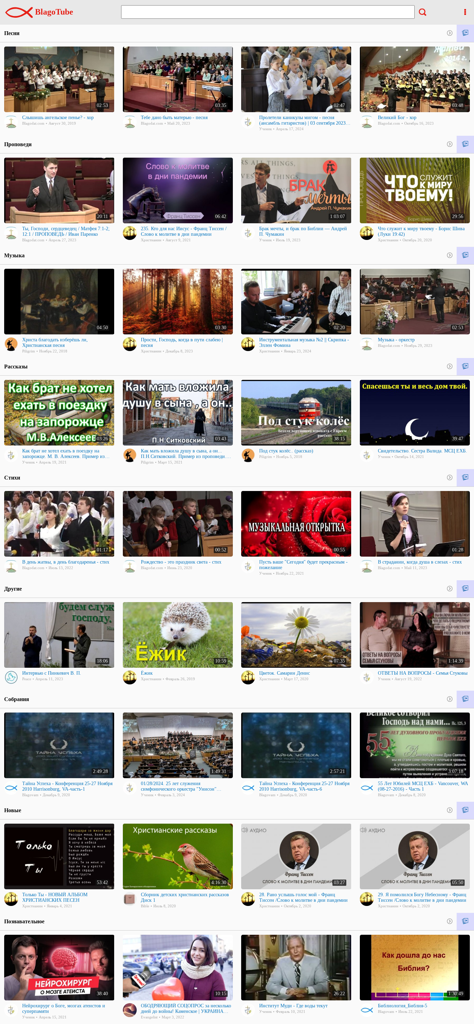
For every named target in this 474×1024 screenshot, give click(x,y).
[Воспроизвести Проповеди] (465, 144)
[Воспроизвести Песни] (465, 33)
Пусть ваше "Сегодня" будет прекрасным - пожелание (303, 564)
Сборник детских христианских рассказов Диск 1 (185, 897)
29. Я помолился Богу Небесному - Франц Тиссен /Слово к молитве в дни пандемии (422, 897)
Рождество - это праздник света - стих (181, 562)
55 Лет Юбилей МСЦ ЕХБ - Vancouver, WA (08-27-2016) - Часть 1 (423, 786)
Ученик (265, 129)
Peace (26, 679)
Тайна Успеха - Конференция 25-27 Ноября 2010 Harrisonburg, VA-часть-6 (304, 786)
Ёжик (147, 673)
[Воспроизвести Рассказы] (465, 367)
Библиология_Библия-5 (402, 1005)
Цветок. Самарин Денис (284, 673)
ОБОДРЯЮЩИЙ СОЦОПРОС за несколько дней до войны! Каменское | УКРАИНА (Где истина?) (186, 1008)
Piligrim (28, 351)
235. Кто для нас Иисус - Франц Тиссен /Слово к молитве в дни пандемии (184, 231)
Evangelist (149, 1017)
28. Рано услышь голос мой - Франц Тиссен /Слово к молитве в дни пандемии (303, 897)
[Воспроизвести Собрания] (465, 699)
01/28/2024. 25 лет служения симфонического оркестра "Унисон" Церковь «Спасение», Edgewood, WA (179, 786)
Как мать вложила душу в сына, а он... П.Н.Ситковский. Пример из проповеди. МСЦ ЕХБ (183, 453)
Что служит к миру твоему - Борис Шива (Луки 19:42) (421, 231)
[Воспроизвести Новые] (465, 810)
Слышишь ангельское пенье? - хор (58, 117)
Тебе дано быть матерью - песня (174, 117)
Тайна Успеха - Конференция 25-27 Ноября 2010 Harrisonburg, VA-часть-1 (67, 786)
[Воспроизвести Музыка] (465, 256)
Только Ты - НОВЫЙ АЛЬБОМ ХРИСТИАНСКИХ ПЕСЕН (54, 897)
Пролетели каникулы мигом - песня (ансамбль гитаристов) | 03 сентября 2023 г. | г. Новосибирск (304, 120)
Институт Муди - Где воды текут (293, 1005)
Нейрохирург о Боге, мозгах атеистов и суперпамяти (63, 1008)
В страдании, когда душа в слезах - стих (420, 562)
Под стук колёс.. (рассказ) (286, 450)
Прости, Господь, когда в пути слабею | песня (182, 342)
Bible (145, 906)
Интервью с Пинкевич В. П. (51, 673)
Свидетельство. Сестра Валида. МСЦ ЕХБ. (422, 450)
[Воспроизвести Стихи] (465, 478)
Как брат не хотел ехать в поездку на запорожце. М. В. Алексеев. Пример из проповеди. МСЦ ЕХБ (63, 453)
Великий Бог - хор (397, 117)
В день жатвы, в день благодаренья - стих (65, 562)
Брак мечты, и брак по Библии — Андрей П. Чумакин (303, 231)
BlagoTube (53, 11)
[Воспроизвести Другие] (465, 589)
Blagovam (30, 795)
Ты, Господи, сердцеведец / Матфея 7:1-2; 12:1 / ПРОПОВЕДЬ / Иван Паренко (66, 231)
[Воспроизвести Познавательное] (465, 922)
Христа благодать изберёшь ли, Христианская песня (55, 342)
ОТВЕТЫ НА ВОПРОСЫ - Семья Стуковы (422, 673)
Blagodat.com (33, 123)
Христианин (151, 240)
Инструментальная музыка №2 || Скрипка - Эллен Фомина (304, 342)
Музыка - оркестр (396, 339)
